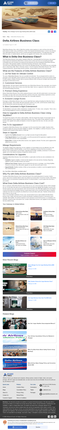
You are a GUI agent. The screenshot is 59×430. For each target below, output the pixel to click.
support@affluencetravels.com (50, 394)
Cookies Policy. (40, 423)
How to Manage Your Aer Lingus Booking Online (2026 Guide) (19, 31)
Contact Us (5, 395)
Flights (32, 389)
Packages (32, 392)
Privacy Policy (20, 392)
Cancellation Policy (21, 389)
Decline (38, 427)
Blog (8, 36)
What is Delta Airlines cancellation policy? (17, 171)
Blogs (4, 389)
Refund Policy (20, 395)
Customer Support (7, 397)
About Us (5, 392)
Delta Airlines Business (14, 76)
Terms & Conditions (21, 397)
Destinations (33, 387)
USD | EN (52, 3)
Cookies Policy (20, 387)
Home (4, 36)
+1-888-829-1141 (46, 390)
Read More (30, 276)
